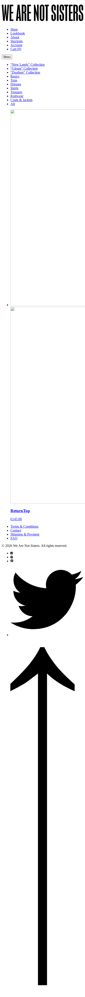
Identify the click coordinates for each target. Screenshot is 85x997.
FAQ (13, 538)
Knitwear (16, 96)
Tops (13, 80)
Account (16, 45)
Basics (14, 76)
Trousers (16, 92)
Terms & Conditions (24, 526)
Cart (15, 49)
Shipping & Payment (24, 534)
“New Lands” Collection (27, 64)
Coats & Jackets (21, 100)
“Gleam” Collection (24, 68)
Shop (14, 29)
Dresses (15, 84)
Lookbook (17, 33)
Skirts (14, 88)
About (14, 37)
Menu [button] (6, 57)
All (12, 104)
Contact (15, 530)
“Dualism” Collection (25, 72)
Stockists (16, 41)
